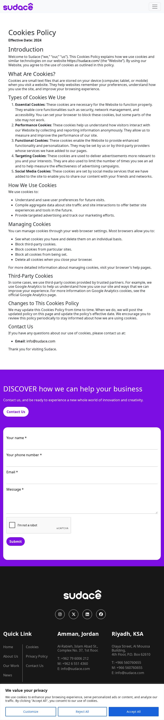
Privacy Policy (37, 656)
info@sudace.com (40, 341)
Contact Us (16, 411)
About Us (10, 656)
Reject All (82, 712)
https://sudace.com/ (83, 60)
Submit (15, 541)
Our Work (11, 665)
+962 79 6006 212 (75, 658)
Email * (12, 472)
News (7, 675)
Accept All (134, 712)
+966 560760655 (128, 662)
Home (8, 647)
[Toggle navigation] (155, 6)
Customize (30, 712)
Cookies (32, 647)
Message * (15, 489)
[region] (82, 702)
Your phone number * (24, 455)
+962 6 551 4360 (75, 663)
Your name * (16, 438)
